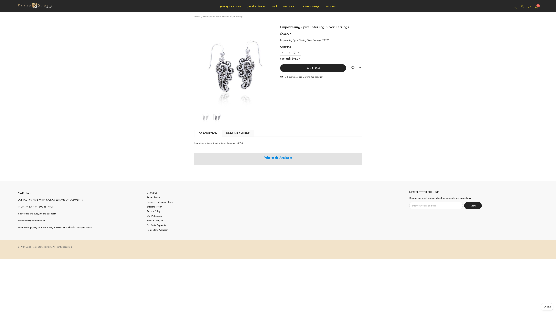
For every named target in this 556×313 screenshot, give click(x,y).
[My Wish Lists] (529, 7)
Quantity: (285, 47)
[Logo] (35, 7)
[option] (235, 66)
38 (286, 77)
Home (197, 16)
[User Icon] (522, 7)
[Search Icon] (515, 7)
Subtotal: (285, 58)
